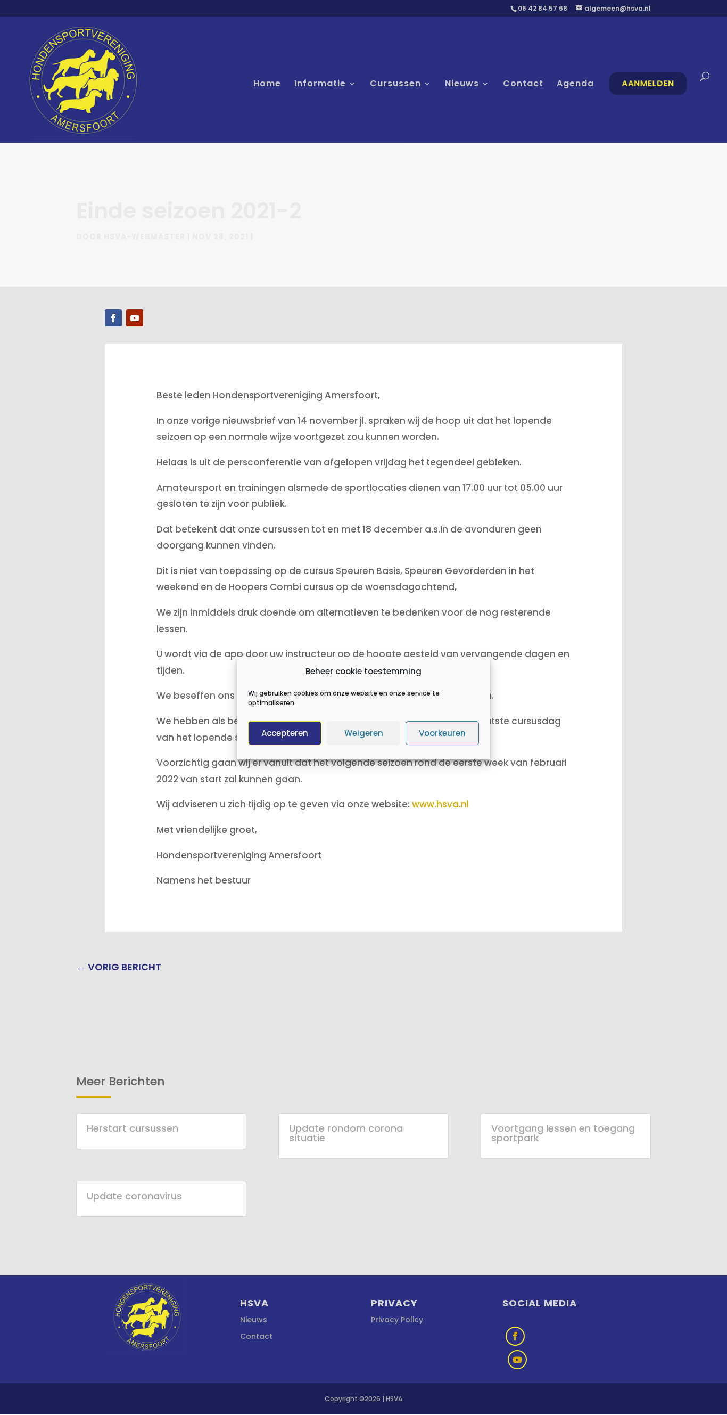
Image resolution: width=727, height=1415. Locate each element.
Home (267, 84)
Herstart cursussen (132, 1128)
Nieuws (462, 84)
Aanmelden (648, 83)
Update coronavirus (134, 1196)
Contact (523, 84)
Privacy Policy (397, 1319)
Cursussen (395, 84)
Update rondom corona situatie (346, 1133)
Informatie (320, 84)
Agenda (575, 84)
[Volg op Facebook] (113, 317)
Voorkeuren (442, 732)
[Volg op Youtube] (134, 317)
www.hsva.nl (440, 804)
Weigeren (363, 732)
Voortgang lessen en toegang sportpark (563, 1133)
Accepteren (284, 732)
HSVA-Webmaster (144, 236)
